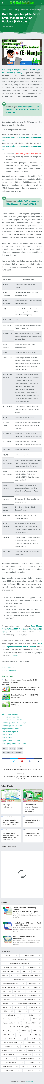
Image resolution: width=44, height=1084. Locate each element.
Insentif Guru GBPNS (29, 999)
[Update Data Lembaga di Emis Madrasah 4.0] (33, 829)
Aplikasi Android (29, 955)
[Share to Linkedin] (30, 760)
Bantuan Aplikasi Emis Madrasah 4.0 (32, 821)
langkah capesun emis (10, 729)
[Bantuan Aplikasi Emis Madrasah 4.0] (33, 816)
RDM (33, 1039)
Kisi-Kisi (4, 1007)
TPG (6, 1058)
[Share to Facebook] (6, 760)
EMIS (20, 749)
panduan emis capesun (10, 717)
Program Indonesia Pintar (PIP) (27, 1035)
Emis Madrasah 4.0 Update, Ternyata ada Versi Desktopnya (10, 822)
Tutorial (31, 1062)
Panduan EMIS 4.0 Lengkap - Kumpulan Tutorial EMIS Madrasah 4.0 (31, 808)
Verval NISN (9, 1070)
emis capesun (7, 735)
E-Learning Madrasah (8, 987)
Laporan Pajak (7, 1019)
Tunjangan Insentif (11, 1062)
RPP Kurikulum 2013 (10, 1043)
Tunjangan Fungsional (27, 1058)
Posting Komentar (7, 26)
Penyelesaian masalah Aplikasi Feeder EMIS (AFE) (25, 703)
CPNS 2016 (32, 983)
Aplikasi (8, 955)
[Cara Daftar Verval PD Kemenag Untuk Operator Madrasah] (8, 926)
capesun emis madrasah (11, 741)
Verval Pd (30, 1070)
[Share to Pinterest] (22, 760)
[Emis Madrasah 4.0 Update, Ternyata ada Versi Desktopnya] (11, 816)
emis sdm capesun (9, 670)
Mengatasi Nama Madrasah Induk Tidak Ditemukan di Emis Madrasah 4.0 (11, 836)
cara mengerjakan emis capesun (14, 723)
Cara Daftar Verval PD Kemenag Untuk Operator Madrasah (27, 924)
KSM (19, 1011)
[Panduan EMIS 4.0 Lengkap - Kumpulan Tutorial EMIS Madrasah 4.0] (33, 795)
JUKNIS (5, 1003)
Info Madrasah (29, 1081)
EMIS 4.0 (17, 991)
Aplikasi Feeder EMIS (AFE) (20, 959)
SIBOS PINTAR (29, 1047)
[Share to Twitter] (14, 760)
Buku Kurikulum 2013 (19, 979)
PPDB (24, 1031)
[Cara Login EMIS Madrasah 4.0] (11, 795)
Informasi (7, 999)
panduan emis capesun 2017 (12, 720)
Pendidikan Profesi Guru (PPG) (19, 1027)
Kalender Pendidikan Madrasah (27, 1003)
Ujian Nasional (7, 1066)
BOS (34, 971)
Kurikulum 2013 (10, 1015)
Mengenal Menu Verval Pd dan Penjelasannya (24, 937)
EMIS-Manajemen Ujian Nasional (12, 752)
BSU (3, 975)
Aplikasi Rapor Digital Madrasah (19, 963)
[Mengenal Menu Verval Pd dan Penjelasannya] (8, 939)
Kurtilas (31, 1015)
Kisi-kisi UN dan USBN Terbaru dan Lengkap (22, 769)
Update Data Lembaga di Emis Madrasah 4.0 (32, 834)
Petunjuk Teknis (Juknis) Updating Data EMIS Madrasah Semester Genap (25, 688)
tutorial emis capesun (10, 714)
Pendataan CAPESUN (30, 1023)
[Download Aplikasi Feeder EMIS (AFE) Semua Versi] (6, 697)
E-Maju (5, 749)
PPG (34, 1031)
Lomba (23, 1019)
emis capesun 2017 (9, 667)
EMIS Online (6, 995)
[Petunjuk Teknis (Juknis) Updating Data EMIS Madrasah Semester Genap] (6, 689)
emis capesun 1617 (9, 738)
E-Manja (13, 749)
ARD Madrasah (31, 967)
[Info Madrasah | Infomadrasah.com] (22, 2)
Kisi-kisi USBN (33, 1007)
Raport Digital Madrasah (12, 1039)
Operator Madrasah (9, 1023)
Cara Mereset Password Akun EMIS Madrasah (24, 681)
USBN (34, 1066)
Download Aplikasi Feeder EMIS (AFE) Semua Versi (24, 696)
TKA (36, 1054)
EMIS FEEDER (32, 991)
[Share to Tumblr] (38, 760)
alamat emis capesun (10, 732)
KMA (5, 1011)
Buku (12, 975)
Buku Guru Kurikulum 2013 (30, 975)
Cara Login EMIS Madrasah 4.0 (8, 806)
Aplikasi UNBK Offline (10, 967)
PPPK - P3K (6, 1035)
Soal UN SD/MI (32, 1050)
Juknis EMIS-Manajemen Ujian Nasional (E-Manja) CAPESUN (22, 777)
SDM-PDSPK (31, 1043)
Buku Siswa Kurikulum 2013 (11, 983)
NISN (35, 1019)
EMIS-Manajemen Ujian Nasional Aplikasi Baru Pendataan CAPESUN (22, 110)
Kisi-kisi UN (18, 1007)
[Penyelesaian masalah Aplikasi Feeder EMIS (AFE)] (6, 704)
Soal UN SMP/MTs (8, 1054)
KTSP (33, 1011)
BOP (24, 971)
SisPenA (19, 1050)
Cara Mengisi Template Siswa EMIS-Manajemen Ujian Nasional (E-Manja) (22, 629)
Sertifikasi (8, 1047)
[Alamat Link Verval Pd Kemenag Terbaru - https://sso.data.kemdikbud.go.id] (8, 911)
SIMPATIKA (5, 1050)
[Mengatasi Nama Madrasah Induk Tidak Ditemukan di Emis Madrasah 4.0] (11, 829)
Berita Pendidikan (8, 971)
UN (23, 1066)
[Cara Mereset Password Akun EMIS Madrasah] (6, 682)
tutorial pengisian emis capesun (14, 744)
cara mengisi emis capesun (12, 726)
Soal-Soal (24, 1054)
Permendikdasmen (8, 1031)
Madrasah (15, 656)
